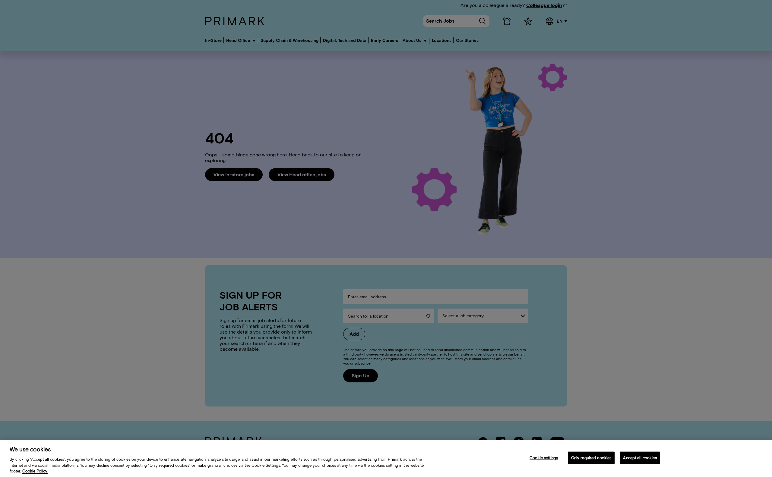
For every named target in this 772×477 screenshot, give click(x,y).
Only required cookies (591, 458)
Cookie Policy (34, 471)
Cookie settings (544, 458)
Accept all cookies (640, 458)
